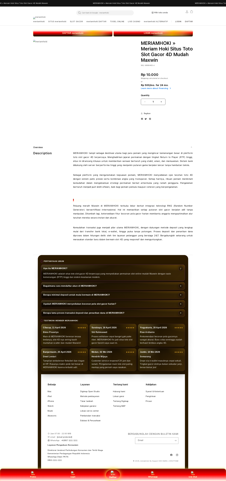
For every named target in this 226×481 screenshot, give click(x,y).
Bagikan (147, 113)
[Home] (45, 12)
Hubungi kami (119, 391)
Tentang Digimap (121, 401)
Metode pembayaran (89, 396)
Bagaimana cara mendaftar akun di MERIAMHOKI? (70, 286)
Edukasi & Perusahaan (90, 421)
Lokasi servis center (89, 411)
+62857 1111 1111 (69, 440)
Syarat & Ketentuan (155, 391)
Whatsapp (153, 477)
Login (73, 477)
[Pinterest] (150, 119)
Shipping (144, 78)
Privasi (149, 401)
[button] (39, 21)
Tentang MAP (119, 406)
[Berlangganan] (175, 440)
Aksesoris (52, 416)
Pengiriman (151, 396)
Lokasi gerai (118, 396)
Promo (33, 477)
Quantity (145, 95)
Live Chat (193, 477)
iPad (50, 396)
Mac (50, 391)
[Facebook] (143, 119)
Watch (51, 406)
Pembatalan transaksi (90, 416)
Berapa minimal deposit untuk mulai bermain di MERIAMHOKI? (76, 295)
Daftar (113, 477)
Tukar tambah (86, 401)
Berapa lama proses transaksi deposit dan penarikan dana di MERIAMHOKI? (84, 313)
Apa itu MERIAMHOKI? (55, 268)
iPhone (51, 401)
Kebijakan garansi (88, 406)
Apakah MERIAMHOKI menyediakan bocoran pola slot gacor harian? (79, 304)
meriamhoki (144, 461)
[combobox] (105, 12)
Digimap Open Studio (90, 391)
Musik (50, 411)
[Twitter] (146, 119)
